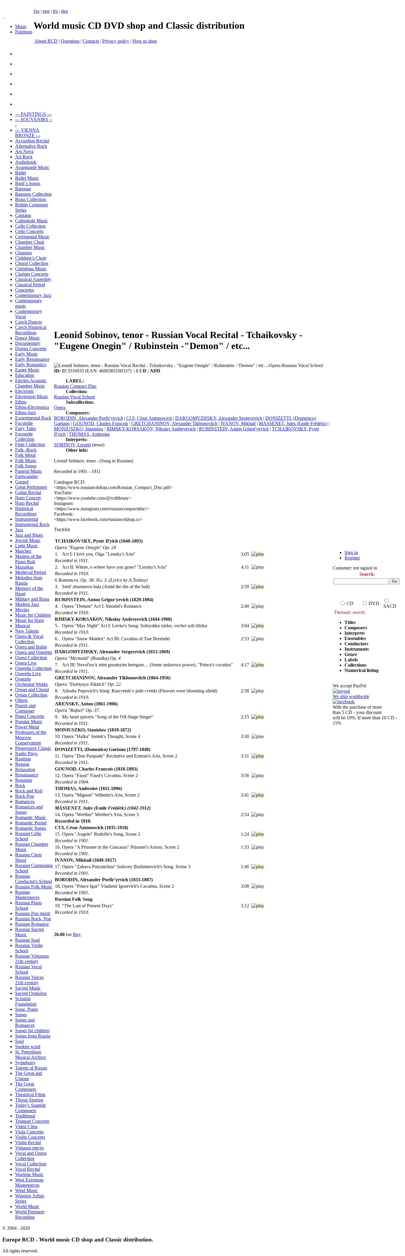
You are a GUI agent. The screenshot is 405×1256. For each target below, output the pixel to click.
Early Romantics (30, 364)
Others (21, 700)
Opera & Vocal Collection (29, 639)
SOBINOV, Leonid (72, 444)
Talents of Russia (31, 1067)
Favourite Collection (24, 436)
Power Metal (27, 726)
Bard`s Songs (27, 183)
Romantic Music (30, 817)
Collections (355, 665)
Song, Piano (26, 1009)
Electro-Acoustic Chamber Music (31, 383)
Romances (25, 801)
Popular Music (28, 721)
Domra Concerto (31, 348)
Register (352, 557)
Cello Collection (30, 226)
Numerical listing (362, 670)
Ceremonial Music (32, 236)
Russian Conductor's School (33, 879)
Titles (350, 622)
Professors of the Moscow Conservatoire (30, 737)
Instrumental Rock (32, 524)
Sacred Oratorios (31, 993)
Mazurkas (24, 567)
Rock (20, 785)
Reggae (22, 764)
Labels (351, 659)
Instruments (357, 649)
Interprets (355, 633)
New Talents (27, 630)
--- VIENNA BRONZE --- (27, 133)
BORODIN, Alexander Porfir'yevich (88, 418)
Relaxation (25, 769)
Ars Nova (24, 151)
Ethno (20, 401)
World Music (27, 1206)
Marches (23, 551)
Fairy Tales (25, 428)
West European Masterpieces (29, 1182)
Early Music (26, 353)
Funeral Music (28, 471)
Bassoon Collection (33, 194)
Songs (21, 1014)
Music (21, 26)
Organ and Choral (32, 689)
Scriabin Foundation (25, 1001)
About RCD (46, 41)
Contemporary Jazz (33, 295)
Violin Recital (28, 1142)
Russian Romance (32, 924)
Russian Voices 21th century (29, 980)
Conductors (356, 643)
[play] (257, 554)
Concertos (24, 289)
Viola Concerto (29, 1131)
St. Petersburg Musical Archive (30, 1054)
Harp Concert (28, 497)
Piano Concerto (29, 716)
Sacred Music (28, 987)
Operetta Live (28, 673)
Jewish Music (28, 540)
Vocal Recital (27, 1169)
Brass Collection (30, 199)
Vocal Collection (30, 1163)
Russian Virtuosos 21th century (32, 958)
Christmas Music (31, 268)
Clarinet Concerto (31, 273)
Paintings (23, 31)
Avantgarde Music (32, 167)
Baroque (23, 188)
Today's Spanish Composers (30, 1108)
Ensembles (355, 638)
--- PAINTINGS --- (33, 114)
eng (46, 11)
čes (36, 11)
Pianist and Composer (25, 708)
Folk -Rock (25, 449)
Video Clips (26, 1126)
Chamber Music (30, 247)
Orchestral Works (31, 684)
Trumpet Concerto (32, 1121)
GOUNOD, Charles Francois (100, 423)
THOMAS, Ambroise (89, 434)
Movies (22, 609)
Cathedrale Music (31, 220)
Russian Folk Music (33, 886)
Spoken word (27, 1046)
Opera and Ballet (31, 646)
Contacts (91, 41)
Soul (19, 1041)
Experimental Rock (33, 417)
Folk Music (25, 460)
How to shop (145, 41)
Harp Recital (27, 503)
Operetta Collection (33, 668)
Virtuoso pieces (29, 1147)
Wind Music (26, 1190)
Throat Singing (29, 1099)
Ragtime (23, 758)
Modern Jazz (27, 604)
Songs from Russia (32, 1035)
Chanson (23, 252)
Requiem (23, 780)
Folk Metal (25, 455)
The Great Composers (25, 1086)
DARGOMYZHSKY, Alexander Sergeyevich (218, 418)
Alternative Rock (31, 146)
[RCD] (3, 16)
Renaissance (26, 774)
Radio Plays (26, 753)
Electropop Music (31, 396)
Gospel (21, 481)
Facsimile (24, 423)
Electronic (24, 391)
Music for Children (33, 614)
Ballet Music (27, 178)
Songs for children (32, 1030)
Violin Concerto (30, 1137)
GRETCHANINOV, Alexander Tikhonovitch (174, 423)
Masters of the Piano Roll (28, 559)
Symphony (25, 1062)
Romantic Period (31, 822)
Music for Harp (29, 620)
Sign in (351, 552)
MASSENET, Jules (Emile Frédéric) (293, 423)
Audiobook (25, 162)
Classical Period (30, 284)
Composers (356, 627)
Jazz (19, 529)
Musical (22, 625)
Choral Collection (31, 263)
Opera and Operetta (33, 652)
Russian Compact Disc (75, 386)
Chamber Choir (29, 242)
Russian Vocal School (74, 396)
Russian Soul (27, 940)
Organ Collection (31, 694)
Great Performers (31, 487)
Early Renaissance (32, 359)
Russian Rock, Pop (33, 918)
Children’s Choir (30, 257)
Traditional (25, 1115)
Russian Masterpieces (27, 895)
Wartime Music (29, 1174)
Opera (60, 407)
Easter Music (27, 369)
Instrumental (26, 519)
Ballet (20, 172)
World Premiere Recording (29, 1214)
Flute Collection (30, 444)
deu (64, 11)
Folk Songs (25, 465)
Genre (351, 654)
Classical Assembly (33, 279)
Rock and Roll (28, 790)
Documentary (28, 343)
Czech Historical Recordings (30, 330)
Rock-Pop (24, 796)
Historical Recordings (25, 511)
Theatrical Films (30, 1094)
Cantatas (23, 215)
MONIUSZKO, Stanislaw (78, 428)
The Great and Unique (28, 1076)
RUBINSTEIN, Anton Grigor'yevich (234, 428)
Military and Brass (32, 599)
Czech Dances (28, 321)
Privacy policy (115, 41)
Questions (70, 41)
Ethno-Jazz (25, 412)
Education (24, 375)
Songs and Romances (25, 1022)
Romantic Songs (30, 828)
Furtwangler (26, 476)
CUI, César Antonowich (149, 418)
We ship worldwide (351, 696)
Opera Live (25, 662)
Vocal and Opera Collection (31, 1156)
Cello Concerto (29, 231)
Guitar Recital (28, 492)
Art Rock (24, 156)
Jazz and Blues (29, 535)
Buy (77, 934)
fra (55, 11)
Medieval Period (30, 572)
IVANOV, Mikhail (238, 423)
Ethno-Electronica (32, 407)
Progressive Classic (33, 748)
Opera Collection (31, 657)
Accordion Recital (32, 140)
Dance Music (27, 337)
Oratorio (23, 678)
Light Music (26, 545)
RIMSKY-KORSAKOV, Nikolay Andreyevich (151, 428)
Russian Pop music (33, 913)
